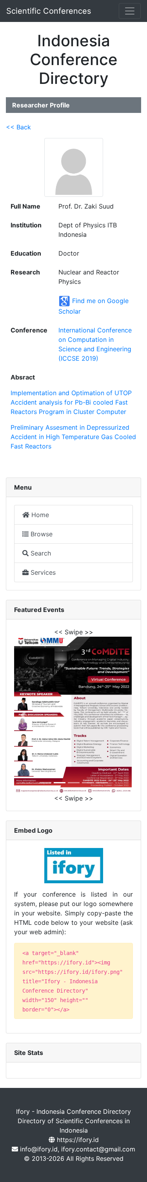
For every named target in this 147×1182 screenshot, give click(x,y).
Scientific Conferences (48, 11)
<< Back (18, 127)
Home (39, 515)
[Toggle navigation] (130, 11)
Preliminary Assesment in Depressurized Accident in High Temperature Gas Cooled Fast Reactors (73, 436)
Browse (41, 534)
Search (40, 553)
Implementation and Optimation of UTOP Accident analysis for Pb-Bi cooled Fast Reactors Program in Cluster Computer (71, 402)
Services (42, 572)
